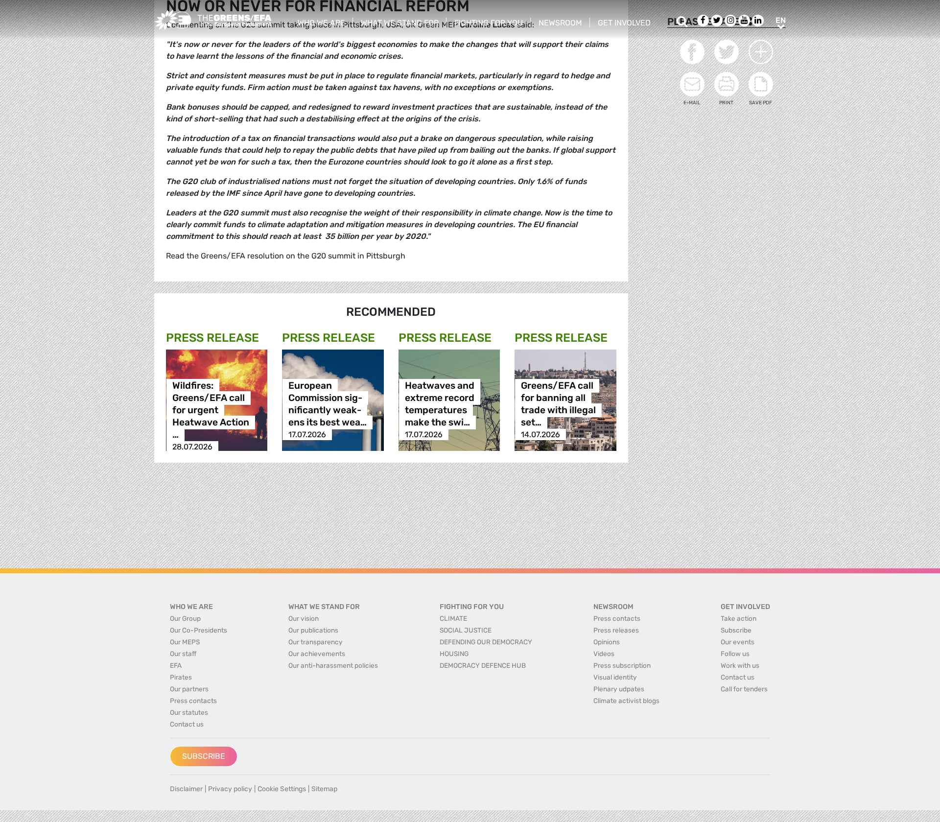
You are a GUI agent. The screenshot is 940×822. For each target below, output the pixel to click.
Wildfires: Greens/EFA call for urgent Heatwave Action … (210, 410)
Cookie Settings (282, 789)
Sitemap (324, 789)
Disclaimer (186, 789)
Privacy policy (230, 789)
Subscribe (203, 756)
